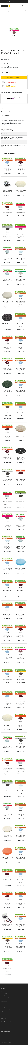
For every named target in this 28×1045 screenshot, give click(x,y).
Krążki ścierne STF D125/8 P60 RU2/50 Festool (20, 169)
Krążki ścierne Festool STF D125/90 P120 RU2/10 (7, 214)
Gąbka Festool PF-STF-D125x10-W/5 (7, 724)
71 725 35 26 (3, 1023)
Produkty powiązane (6, 115)
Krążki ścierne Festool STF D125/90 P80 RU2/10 (20, 481)
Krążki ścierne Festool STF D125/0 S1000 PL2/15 (7, 236)
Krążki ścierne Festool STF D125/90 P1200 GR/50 (20, 258)
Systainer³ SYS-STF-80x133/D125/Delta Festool (7, 192)
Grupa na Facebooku (5, 1033)
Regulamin (3, 1007)
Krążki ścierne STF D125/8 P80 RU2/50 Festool (20, 703)
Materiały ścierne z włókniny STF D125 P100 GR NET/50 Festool (7, 281)
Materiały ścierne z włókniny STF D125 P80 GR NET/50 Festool (20, 548)
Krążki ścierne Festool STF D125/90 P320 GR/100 (7, 592)
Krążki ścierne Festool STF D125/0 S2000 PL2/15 (20, 748)
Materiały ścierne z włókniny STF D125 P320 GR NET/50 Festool (20, 214)
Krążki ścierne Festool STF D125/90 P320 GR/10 (20, 392)
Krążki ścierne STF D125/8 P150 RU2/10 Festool (20, 592)
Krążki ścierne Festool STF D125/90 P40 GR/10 (7, 169)
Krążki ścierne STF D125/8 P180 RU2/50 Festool (7, 369)
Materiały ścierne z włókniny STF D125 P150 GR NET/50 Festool (20, 525)
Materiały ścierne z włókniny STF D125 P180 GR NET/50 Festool (7, 259)
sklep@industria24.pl (5, 1025)
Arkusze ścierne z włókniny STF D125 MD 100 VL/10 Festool (20, 681)
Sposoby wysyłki (4, 993)
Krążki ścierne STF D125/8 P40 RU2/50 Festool (7, 458)
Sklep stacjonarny (4, 1005)
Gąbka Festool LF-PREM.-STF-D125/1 (20, 435)
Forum (2, 1035)
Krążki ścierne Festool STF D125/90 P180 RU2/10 (20, 725)
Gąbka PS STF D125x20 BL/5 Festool (20, 569)
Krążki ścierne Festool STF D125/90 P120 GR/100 (7, 636)
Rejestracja (11, 1)
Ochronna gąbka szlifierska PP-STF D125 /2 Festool (21, 458)
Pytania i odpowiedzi (5, 991)
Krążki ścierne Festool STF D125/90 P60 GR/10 (7, 703)
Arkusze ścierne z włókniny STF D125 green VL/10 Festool (7, 392)
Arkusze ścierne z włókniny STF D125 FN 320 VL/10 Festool (7, 414)
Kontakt (2, 1003)
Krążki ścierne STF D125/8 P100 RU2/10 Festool (7, 881)
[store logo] (5, 6)
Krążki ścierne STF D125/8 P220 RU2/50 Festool (7, 903)
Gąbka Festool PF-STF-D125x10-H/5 (20, 191)
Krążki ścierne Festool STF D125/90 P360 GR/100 (20, 303)
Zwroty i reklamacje (5, 997)
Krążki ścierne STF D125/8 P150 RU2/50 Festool (7, 436)
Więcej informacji (5, 112)
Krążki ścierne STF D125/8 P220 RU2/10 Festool (7, 970)
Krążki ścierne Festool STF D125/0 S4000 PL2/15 (7, 481)
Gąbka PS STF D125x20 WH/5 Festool (7, 302)
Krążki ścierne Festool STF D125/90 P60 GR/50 (7, 659)
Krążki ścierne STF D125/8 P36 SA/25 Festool (21, 659)
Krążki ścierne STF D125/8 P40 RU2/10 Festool (20, 614)
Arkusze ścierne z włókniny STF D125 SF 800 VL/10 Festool (7, 948)
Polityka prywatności (5, 1009)
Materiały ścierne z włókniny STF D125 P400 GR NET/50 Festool (7, 748)
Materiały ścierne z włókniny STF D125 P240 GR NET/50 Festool (7, 503)
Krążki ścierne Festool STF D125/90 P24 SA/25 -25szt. (7, 525)
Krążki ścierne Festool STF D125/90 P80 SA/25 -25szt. (20, 236)
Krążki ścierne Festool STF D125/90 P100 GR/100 (20, 903)
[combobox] (14, 11)
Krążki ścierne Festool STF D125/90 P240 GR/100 (20, 325)
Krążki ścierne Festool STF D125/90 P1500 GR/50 (20, 792)
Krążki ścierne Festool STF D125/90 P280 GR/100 (20, 859)
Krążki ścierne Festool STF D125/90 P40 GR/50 (20, 925)
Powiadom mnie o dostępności (14, 77)
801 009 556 (3, 1021)
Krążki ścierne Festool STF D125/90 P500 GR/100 (7, 570)
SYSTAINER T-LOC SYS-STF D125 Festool (7, 925)
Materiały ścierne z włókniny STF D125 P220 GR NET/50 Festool (20, 770)
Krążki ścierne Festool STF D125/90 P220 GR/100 (7, 614)
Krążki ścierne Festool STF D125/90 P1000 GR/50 (7, 547)
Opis (2, 108)
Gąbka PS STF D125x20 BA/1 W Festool (7, 324)
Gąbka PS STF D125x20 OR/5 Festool (7, 858)
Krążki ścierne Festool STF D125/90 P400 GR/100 (20, 836)
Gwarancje (3, 995)
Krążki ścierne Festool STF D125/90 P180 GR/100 (20, 881)
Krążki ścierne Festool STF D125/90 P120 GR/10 (20, 948)
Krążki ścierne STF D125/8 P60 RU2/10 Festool (7, 347)
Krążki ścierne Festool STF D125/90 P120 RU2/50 (7, 770)
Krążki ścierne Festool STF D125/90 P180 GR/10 (7, 681)
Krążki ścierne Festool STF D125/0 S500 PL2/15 (20, 503)
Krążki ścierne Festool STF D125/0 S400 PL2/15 (7, 792)
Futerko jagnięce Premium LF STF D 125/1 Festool (7, 836)
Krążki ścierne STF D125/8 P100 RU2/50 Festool (20, 636)
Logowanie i (6, 1)
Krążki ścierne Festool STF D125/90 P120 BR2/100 (20, 281)
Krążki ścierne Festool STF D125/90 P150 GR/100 (20, 347)
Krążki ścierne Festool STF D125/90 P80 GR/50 (20, 369)
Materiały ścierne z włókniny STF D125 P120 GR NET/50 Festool (7, 815)
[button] (14, 46)
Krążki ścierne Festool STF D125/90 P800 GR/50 (20, 814)
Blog (2, 1011)
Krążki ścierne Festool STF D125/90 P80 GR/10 (20, 414)
